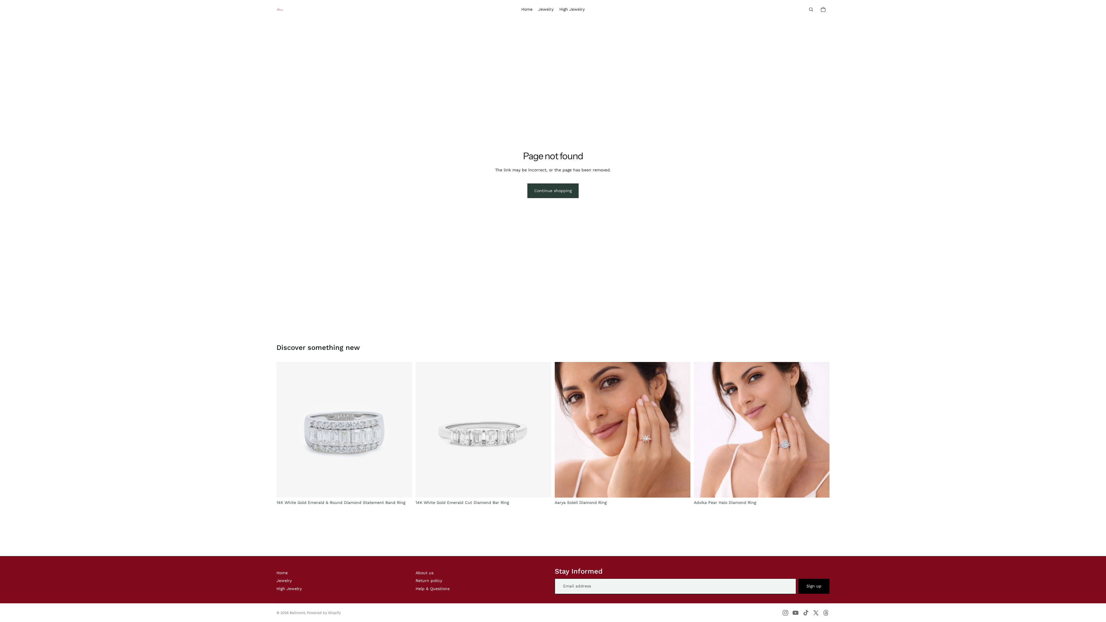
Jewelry (284, 580)
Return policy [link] (429, 580)
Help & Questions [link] (433, 588)
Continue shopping (553, 190)
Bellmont (297, 613)
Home (282, 572)
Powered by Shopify (324, 613)
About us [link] (424, 572)
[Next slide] (681, 429)
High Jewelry (289, 588)
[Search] (811, 9)
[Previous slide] (563, 429)
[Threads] (826, 612)
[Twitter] (816, 612)
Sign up (813, 586)
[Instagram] (785, 612)
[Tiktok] (805, 612)
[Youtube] (795, 612)
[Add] (403, 488)
